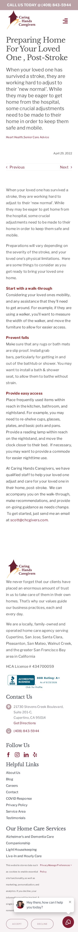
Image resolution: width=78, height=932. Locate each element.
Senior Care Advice (36, 137)
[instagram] (17, 754)
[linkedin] (26, 754)
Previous (17, 167)
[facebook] (8, 754)
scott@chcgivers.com (29, 520)
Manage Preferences (59, 865)
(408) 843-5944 (56, 5)
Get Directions (25, 723)
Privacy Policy (44, 868)
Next (64, 167)
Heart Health (14, 137)
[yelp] (35, 754)
